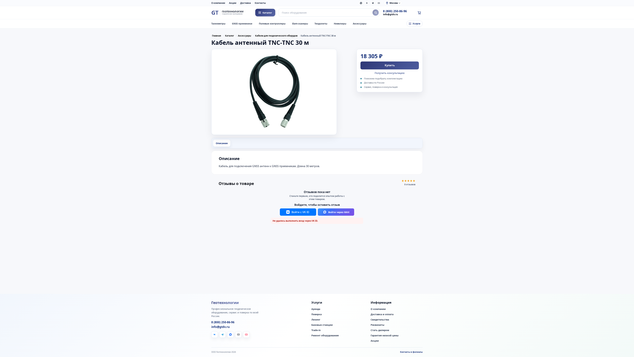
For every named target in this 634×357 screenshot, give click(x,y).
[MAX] (361, 3)
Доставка (245, 2)
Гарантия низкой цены (385, 335)
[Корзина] (419, 12)
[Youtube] (246, 334)
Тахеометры (218, 23)
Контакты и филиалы (411, 352)
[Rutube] (378, 3)
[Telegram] (372, 3)
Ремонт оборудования (325, 335)
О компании (218, 2)
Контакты (260, 2)
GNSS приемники (242, 23)
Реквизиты (377, 324)
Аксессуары (359, 23)
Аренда (315, 309)
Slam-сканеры (300, 23)
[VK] (367, 3)
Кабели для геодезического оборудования (276, 35)
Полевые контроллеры (272, 23)
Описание (222, 143)
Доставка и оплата (382, 314)
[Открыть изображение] (274, 92)
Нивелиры (340, 23)
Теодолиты (321, 23)
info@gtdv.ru (390, 14)
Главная (216, 35)
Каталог (229, 35)
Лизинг (315, 319)
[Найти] (375, 12)
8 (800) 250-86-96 (395, 11)
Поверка (316, 314)
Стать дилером (380, 330)
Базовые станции (322, 324)
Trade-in (316, 330)
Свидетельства (380, 319)
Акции (232, 2)
